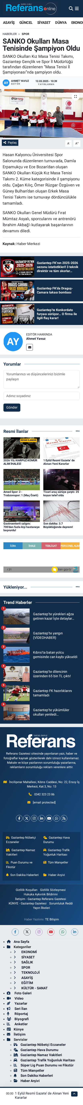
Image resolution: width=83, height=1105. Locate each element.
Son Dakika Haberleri (24, 875)
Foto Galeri (23, 993)
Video (19, 998)
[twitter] (27, 932)
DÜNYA (60, 22)
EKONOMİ (29, 952)
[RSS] (64, 818)
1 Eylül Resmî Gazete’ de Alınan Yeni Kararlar (59, 462)
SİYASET (44, 22)
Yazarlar (20, 1003)
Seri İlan (20, 1009)
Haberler (10, 34)
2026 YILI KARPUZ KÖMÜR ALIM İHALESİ (20, 462)
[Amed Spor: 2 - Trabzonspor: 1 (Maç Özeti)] (21, 479)
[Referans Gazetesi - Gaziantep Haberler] (30, 8)
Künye (19, 1029)
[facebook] (15, 932)
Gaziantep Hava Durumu (56, 840)
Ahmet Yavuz (36, 339)
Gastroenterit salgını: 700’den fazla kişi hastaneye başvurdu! (21, 527)
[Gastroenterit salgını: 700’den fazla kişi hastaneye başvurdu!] (21, 511)
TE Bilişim (52, 919)
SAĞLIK (27, 962)
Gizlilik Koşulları (26, 890)
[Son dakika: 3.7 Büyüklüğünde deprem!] (61, 511)
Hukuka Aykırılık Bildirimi (41, 894)
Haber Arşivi (56, 875)
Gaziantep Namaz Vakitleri (20, 852)
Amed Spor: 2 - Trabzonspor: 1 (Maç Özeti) (20, 493)
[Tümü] (78, 431)
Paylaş (12, 142)
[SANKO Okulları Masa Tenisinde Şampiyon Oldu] (41, 113)
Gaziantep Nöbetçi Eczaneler (21, 840)
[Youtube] (49, 818)
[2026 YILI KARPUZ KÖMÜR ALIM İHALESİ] (21, 448)
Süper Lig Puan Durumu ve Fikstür (47, 1065)
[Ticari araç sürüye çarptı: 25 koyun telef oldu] (61, 479)
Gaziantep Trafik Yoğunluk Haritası (56, 852)
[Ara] (71, 8)
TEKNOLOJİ (30, 972)
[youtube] (50, 932)
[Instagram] (34, 818)
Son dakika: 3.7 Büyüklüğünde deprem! (58, 525)
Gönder (12, 407)
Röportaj (21, 1014)
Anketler (21, 1024)
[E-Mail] (29, 347)
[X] (26, 818)
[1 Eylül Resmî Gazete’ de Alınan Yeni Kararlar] (61, 448)
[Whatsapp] (56, 818)
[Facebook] (19, 818)
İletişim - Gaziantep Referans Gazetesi (40, 899)
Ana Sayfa (21, 942)
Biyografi (21, 1019)
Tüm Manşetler (58, 862)
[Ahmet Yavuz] (13, 341)
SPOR (25, 34)
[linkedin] (74, 932)
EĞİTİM (27, 983)
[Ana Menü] (77, 8)
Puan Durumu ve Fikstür (19, 865)
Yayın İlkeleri (41, 908)
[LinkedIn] (41, 818)
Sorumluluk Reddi (61, 903)
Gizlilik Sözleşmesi (53, 890)
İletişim (20, 1034)
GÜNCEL (25, 22)
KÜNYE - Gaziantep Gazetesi (28, 903)
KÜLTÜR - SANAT (34, 988)
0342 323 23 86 (44, 794)
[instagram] (39, 932)
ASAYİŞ (9, 22)
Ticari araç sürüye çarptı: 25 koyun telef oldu (61, 493)
